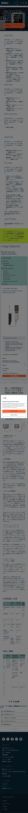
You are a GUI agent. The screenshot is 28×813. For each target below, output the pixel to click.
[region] (14, 406)
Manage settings (14, 415)
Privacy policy (14, 407)
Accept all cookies (14, 411)
